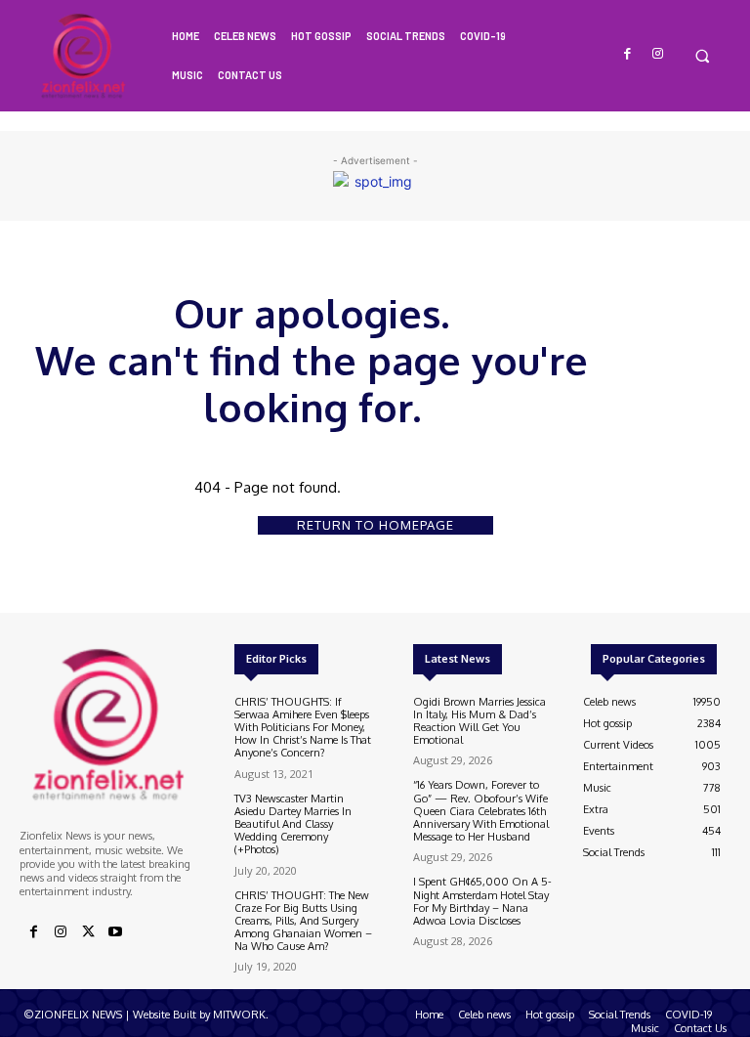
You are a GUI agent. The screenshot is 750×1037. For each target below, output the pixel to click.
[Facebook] (628, 54)
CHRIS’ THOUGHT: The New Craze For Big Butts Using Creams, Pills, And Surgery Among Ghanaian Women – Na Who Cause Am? (303, 921)
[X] (88, 932)
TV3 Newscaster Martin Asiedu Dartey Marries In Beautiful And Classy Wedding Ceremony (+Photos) (293, 824)
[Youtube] (115, 932)
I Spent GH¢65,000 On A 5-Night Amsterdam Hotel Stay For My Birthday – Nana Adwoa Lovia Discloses (482, 901)
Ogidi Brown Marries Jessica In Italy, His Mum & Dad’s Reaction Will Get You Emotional (479, 721)
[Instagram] (657, 54)
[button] (702, 55)
